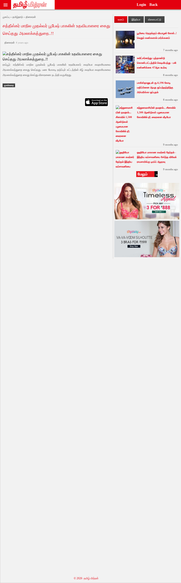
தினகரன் (15, 42)
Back (153, 5)
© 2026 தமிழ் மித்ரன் (86, 578)
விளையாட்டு (154, 19)
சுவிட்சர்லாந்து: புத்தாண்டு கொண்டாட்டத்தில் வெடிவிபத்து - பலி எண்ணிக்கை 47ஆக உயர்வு (156, 63)
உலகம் (121, 19)
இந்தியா (136, 19)
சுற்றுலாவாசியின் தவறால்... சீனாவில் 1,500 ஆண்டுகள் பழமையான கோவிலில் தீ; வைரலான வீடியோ (156, 112)
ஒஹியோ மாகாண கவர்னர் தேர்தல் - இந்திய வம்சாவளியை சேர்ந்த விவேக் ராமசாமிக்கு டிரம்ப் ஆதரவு (157, 157)
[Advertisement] (57, 341)
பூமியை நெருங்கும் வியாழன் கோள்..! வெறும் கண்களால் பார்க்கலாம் (157, 35)
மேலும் (143, 174)
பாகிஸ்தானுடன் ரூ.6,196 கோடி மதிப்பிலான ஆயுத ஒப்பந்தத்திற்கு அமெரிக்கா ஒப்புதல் (155, 87)
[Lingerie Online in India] (146, 218)
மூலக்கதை (9, 85)
